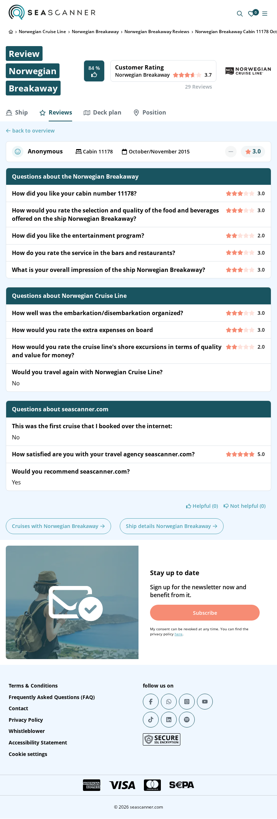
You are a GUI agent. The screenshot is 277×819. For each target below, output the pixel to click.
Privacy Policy (26, 719)
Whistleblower (27, 731)
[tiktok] (151, 720)
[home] (11, 32)
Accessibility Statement (38, 742)
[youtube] (205, 702)
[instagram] (187, 702)
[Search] (239, 14)
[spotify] (187, 720)
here (179, 633)
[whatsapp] (169, 702)
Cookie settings (28, 754)
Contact (18, 708)
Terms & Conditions (33, 685)
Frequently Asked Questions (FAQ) (52, 697)
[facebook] (151, 702)
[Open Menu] (264, 14)
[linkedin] (169, 720)
